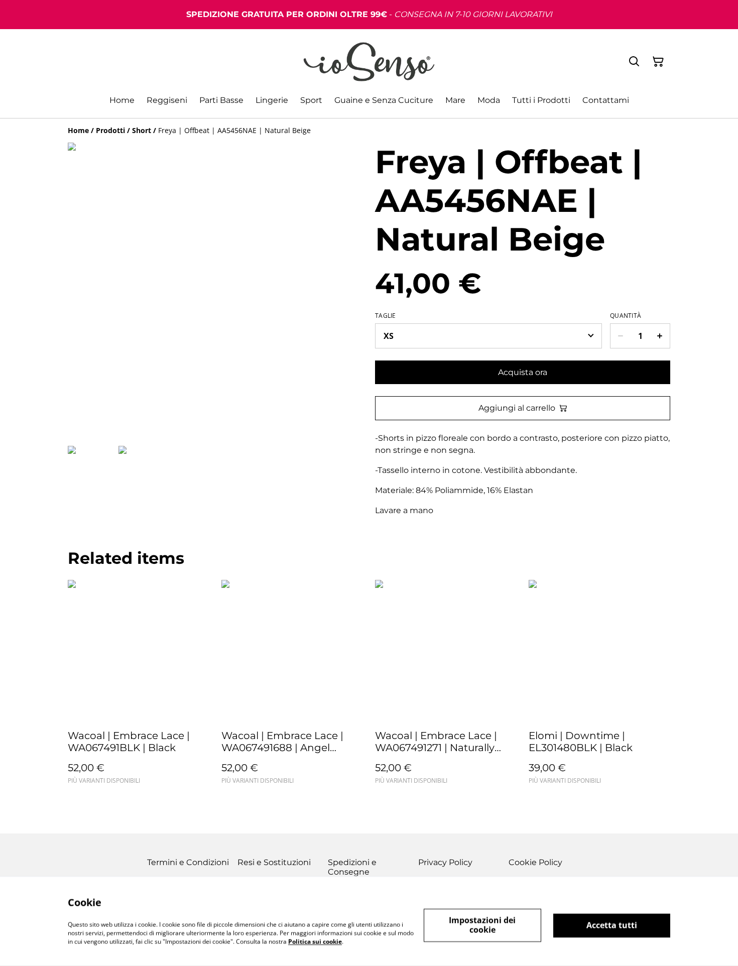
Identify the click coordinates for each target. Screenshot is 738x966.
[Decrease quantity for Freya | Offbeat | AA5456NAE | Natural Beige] (620, 335)
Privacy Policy (445, 862)
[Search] (634, 62)
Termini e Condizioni (188, 862)
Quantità (625, 315)
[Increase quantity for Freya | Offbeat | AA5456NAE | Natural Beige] (660, 335)
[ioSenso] (369, 61)
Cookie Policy (535, 862)
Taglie (385, 315)
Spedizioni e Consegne (352, 867)
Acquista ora (522, 372)
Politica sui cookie (315, 941)
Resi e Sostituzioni (274, 862)
